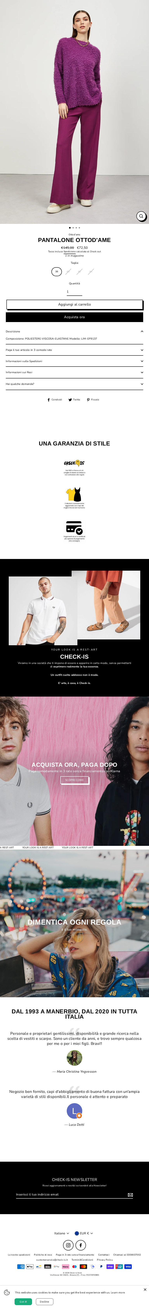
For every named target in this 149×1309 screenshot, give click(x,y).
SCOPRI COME (74, 780)
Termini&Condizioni (82, 1259)
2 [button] (73, 228)
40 (68, 271)
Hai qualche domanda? (20, 384)
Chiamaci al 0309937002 (127, 1254)
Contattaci (103, 1254)
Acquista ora (74, 317)
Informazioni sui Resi (19, 372)
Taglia (74, 263)
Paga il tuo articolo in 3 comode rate (29, 350)
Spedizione (70, 251)
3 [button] (77, 228)
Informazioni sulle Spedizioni (24, 361)
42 (79, 271)
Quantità (74, 283)
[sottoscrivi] (130, 1195)
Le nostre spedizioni (19, 1254)
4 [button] (80, 228)
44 (90, 271)
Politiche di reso (43, 1254)
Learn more (118, 1292)
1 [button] (70, 228)
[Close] (145, 1290)
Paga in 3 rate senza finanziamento (75, 1254)
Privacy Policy (105, 1259)
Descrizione (13, 331)
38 (56, 271)
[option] (74, 112)
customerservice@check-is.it (52, 1259)
